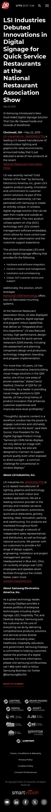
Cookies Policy (25, 766)
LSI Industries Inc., (14, 136)
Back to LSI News (13, 684)
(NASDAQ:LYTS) (35, 136)
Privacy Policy (25, 759)
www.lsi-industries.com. (17, 581)
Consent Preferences (25, 772)
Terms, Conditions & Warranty (25, 753)
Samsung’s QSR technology (20, 295)
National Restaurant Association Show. (22, 166)
